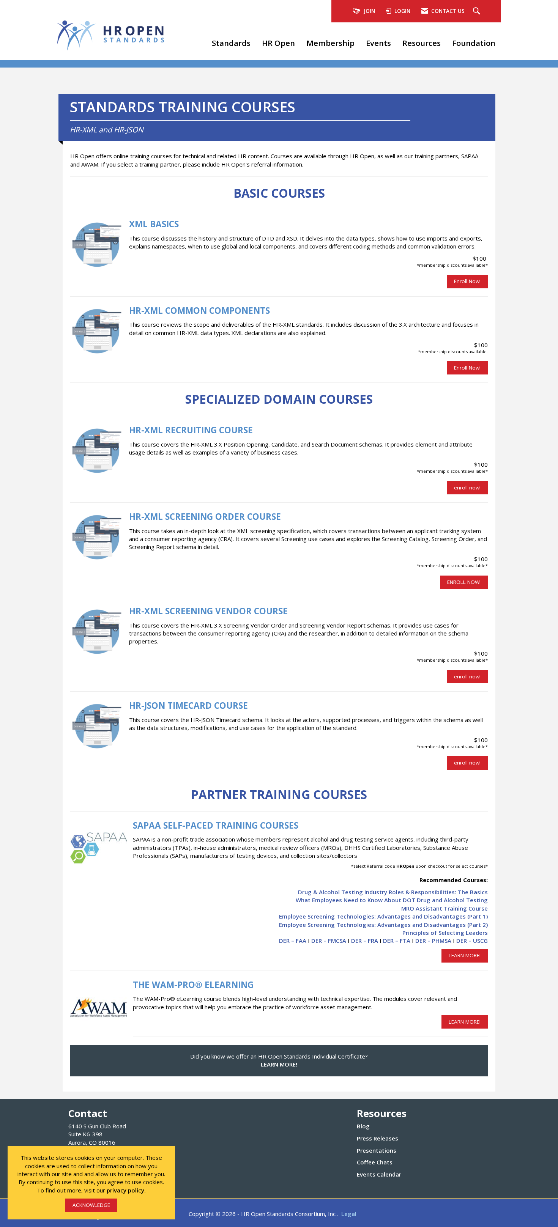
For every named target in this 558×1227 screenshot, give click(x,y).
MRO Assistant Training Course (444, 908)
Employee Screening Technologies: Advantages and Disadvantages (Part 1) (383, 916)
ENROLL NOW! (464, 582)
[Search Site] (477, 11)
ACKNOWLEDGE (91, 1205)
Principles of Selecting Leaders (445, 932)
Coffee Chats (374, 1162)
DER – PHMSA (433, 940)
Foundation (473, 43)
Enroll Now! (467, 281)
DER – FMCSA (328, 940)
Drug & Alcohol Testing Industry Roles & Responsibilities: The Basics (393, 892)
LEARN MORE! (465, 955)
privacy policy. (126, 1190)
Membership (330, 43)
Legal (348, 1214)
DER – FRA (364, 940)
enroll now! (467, 487)
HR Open (278, 43)
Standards (231, 43)
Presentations (376, 1150)
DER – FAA (292, 940)
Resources (421, 43)
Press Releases (377, 1138)
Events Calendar (379, 1174)
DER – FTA (396, 940)
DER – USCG (472, 940)
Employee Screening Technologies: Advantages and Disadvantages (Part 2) (383, 924)
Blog (363, 1126)
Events (378, 43)
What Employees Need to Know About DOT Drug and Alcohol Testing (392, 900)
